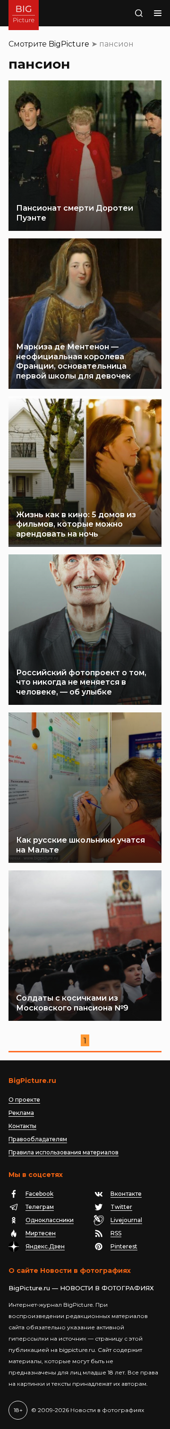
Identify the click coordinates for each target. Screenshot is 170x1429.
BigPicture (69, 43)
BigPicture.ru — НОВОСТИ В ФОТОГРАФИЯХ (81, 1288)
